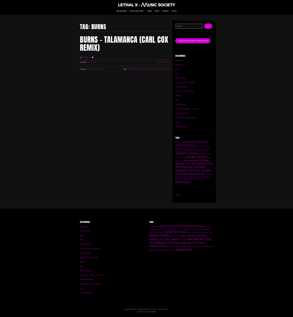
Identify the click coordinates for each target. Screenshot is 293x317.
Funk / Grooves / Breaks (185, 82)
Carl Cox (141, 69)
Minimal (178, 96)
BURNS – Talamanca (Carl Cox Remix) (124, 43)
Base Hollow (199, 146)
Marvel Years (179, 157)
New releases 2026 (193, 174)
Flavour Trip (191, 150)
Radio (149, 11)
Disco (177, 69)
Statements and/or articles (186, 118)
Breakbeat (179, 60)
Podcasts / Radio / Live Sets (186, 109)
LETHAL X (86, 57)
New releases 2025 (186, 242)
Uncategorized (181, 126)
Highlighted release (186, 153)
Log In (174, 11)
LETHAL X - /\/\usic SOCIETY (146, 5)
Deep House (180, 65)
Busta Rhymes (190, 148)
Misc (177, 100)
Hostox (200, 153)
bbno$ (205, 146)
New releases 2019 (175, 236)
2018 (177, 142)
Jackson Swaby (206, 153)
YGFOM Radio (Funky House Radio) (193, 41)
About (157, 11)
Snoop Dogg (197, 177)
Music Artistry (150, 69)
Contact (165, 11)
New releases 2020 (193, 160)
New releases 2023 (187, 167)
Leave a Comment (163, 62)
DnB (176, 74)
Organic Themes (151, 312)
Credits (178, 195)
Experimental (180, 78)
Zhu (204, 179)
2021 (192, 142)
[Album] (180, 182)
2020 (186, 141)
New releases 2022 (163, 69)
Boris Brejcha (182, 148)
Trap (177, 122)
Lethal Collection (136, 11)
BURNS (134, 69)
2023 (205, 142)
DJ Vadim (183, 150)
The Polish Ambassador (184, 179)
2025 (185, 145)
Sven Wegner (205, 177)
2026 (192, 145)
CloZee (198, 148)
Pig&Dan (185, 177)
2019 (181, 142)
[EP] (188, 182)
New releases (122, 11)
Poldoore (190, 177)
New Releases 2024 (190, 168)
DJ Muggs (194, 229)
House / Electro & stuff (95, 69)
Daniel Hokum (204, 148)
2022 (129, 69)
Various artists (198, 179)
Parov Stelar (178, 177)
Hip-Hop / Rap (180, 87)
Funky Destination (202, 150)
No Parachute (209, 174)
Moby (185, 157)
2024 (178, 145)
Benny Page (156, 229)
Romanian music (182, 113)
